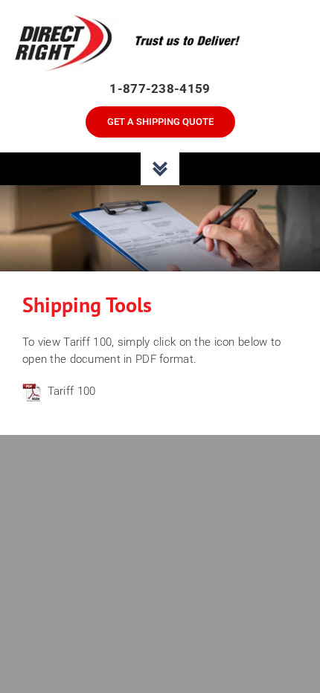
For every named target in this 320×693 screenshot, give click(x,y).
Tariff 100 (72, 391)
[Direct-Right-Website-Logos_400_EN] (160, 20)
